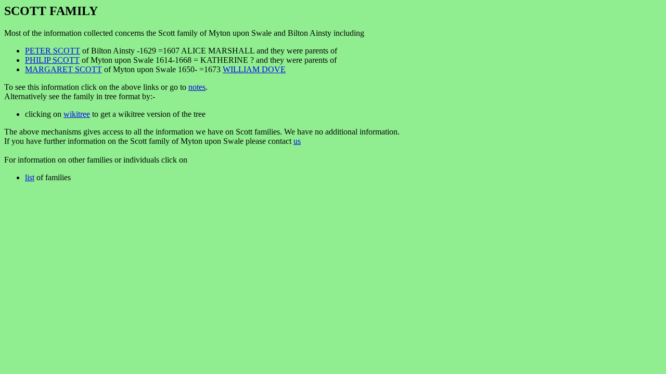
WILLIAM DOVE (254, 69)
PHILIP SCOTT (52, 60)
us (297, 141)
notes (197, 87)
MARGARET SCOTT (63, 69)
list (29, 177)
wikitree (76, 114)
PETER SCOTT (52, 50)
